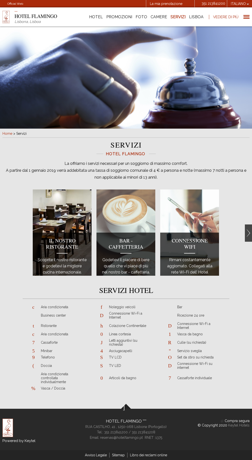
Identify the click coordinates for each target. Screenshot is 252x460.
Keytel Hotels (239, 425)
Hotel (96, 17)
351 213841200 (213, 3)
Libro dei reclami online (148, 455)
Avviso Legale (96, 455)
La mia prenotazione (166, 4)
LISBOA (196, 17)
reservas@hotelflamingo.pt (121, 438)
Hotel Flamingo (124, 421)
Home (7, 134)
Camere (159, 17)
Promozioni (119, 17)
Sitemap (118, 455)
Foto (141, 17)
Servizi (178, 17)
